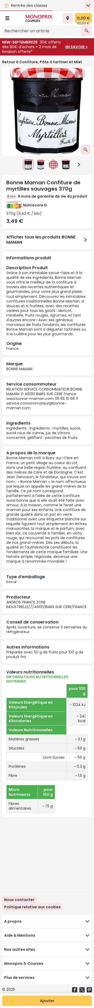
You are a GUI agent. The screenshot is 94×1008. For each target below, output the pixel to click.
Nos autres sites (19, 949)
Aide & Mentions (19, 935)
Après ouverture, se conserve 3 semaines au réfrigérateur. (46, 629)
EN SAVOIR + (76, 47)
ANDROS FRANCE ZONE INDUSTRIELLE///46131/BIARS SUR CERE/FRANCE (46, 604)
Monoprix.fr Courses (23, 963)
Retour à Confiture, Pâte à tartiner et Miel (42, 62)
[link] (32, 907)
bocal (11, 581)
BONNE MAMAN (19, 369)
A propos (13, 921)
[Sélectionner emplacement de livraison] (67, 18)
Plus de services (19, 977)
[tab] (47, 111)
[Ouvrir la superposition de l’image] (85, 149)
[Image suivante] (79, 164)
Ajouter (47, 1000)
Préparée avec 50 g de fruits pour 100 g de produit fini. (44, 654)
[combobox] (41, 30)
